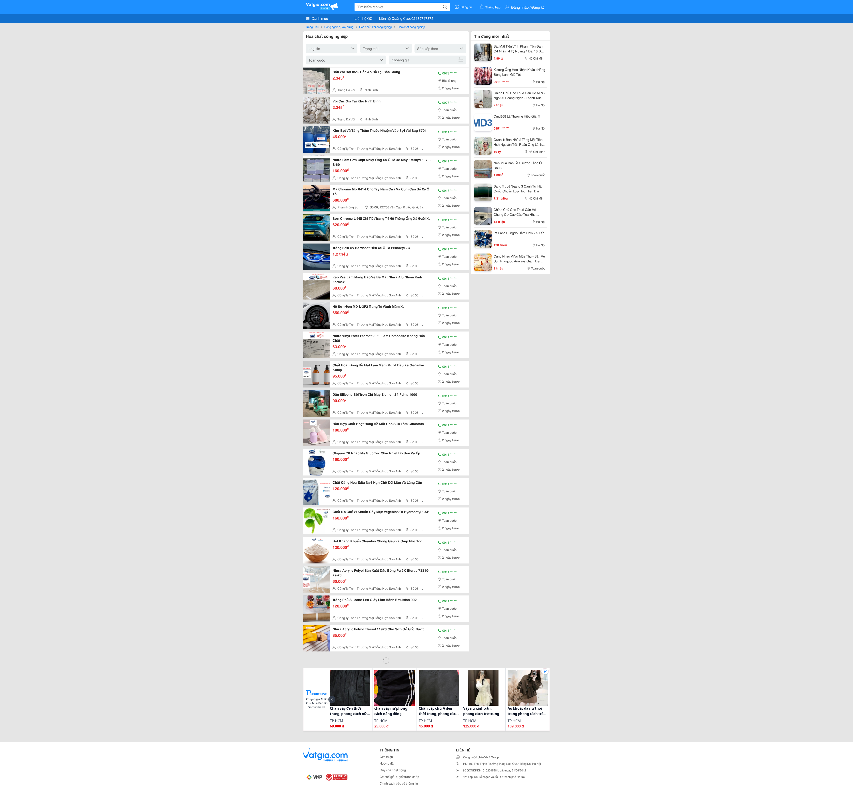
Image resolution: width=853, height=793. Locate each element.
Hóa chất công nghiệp (411, 27)
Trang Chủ (312, 27)
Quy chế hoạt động (393, 770)
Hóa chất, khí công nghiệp (375, 27)
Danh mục (319, 18)
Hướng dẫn (387, 763)
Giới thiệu (386, 756)
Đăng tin (466, 7)
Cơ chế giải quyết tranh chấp (399, 776)
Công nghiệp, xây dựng (338, 27)
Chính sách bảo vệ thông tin (399, 783)
